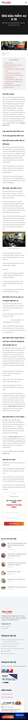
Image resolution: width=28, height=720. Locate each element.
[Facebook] (7, 671)
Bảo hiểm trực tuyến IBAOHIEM (10, 23)
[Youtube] (11, 671)
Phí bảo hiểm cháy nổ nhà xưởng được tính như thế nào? (17, 563)
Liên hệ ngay (8, 717)
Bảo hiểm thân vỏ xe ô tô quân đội (17, 587)
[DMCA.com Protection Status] (5, 682)
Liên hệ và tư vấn (8, 87)
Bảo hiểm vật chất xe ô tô (13, 73)
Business (22, 23)
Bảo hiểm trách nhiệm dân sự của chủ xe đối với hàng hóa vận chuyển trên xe (13, 81)
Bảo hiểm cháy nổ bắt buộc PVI (16, 579)
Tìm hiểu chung (7, 63)
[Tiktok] (3, 671)
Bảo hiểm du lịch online (14, 571)
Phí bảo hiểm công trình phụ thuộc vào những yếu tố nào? (17, 555)
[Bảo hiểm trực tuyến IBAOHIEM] (6, 2)
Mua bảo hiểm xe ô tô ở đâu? (11, 85)
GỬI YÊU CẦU (14, 523)
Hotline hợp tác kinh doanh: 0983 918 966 (13, 648)
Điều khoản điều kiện (7, 697)
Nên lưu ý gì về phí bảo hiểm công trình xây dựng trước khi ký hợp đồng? (17, 545)
